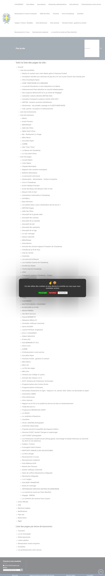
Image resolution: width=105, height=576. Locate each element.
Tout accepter (43, 292)
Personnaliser (63, 292)
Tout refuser (52, 292)
